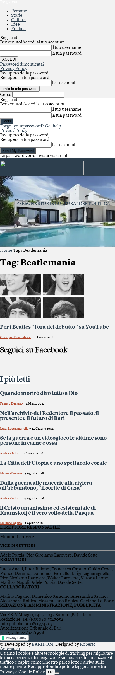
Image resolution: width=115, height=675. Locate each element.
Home (6, 250)
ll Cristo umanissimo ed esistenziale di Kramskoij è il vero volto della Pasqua (48, 511)
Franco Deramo (11, 403)
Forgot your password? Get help (30, 126)
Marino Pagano (11, 473)
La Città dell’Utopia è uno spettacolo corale (53, 463)
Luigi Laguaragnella (14, 428)
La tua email (63, 83)
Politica (18, 29)
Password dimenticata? (22, 64)
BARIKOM (42, 644)
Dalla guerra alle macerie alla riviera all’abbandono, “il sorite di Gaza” (46, 486)
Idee (15, 24)
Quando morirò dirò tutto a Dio (39, 393)
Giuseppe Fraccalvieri (15, 337)
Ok (50, 672)
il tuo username (66, 47)
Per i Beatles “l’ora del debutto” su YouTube (54, 327)
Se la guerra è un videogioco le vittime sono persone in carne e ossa (53, 441)
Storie (16, 15)
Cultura (18, 20)
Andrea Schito (10, 453)
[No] (57, 673)
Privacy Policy (13, 69)
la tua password (67, 53)
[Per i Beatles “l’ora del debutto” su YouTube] (42, 317)
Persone (19, 11)
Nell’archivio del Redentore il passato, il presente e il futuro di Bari (49, 416)
